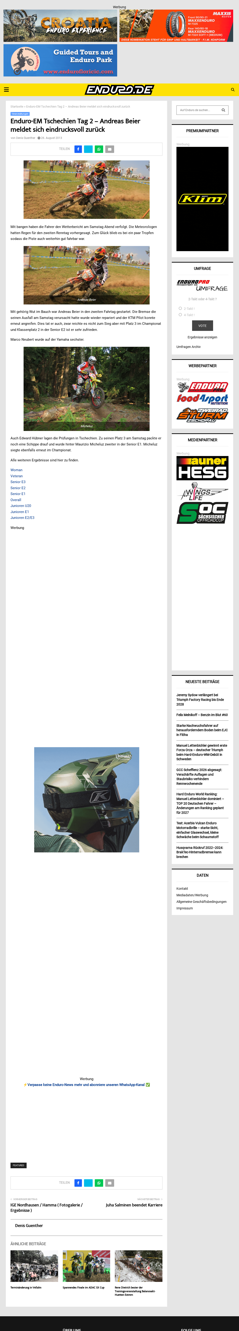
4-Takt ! (189, 315)
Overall (16, 500)
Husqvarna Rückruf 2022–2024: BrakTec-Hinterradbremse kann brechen (199, 852)
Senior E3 (18, 482)
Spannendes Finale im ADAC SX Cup (83, 1288)
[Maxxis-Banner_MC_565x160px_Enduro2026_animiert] (176, 12)
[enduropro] (202, 391)
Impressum (184, 908)
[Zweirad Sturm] (202, 421)
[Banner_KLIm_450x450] (86, 800)
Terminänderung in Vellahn (26, 1288)
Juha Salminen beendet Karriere (134, 1205)
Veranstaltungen (20, 113)
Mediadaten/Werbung (192, 895)
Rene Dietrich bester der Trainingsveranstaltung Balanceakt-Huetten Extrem (135, 1291)
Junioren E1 (20, 512)
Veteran (17, 476)
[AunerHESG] (202, 479)
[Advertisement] (86, 1122)
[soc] (202, 523)
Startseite (17, 106)
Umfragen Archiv (188, 347)
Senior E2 (18, 488)
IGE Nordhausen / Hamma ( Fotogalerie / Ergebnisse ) (47, 1208)
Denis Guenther (25, 138)
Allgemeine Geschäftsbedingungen (201, 902)
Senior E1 (18, 494)
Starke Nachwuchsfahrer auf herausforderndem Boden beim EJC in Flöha (202, 730)
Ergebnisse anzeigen (202, 337)
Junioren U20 (21, 506)
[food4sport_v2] (202, 404)
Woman (16, 470)
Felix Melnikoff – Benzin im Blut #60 (202, 715)
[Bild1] (60, 12)
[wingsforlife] (202, 499)
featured (18, 1165)
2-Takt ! (189, 309)
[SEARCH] (223, 110)
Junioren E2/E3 (22, 518)
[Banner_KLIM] (202, 250)
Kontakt (182, 888)
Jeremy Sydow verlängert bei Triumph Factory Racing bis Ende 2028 (200, 699)
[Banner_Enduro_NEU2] (60, 47)
